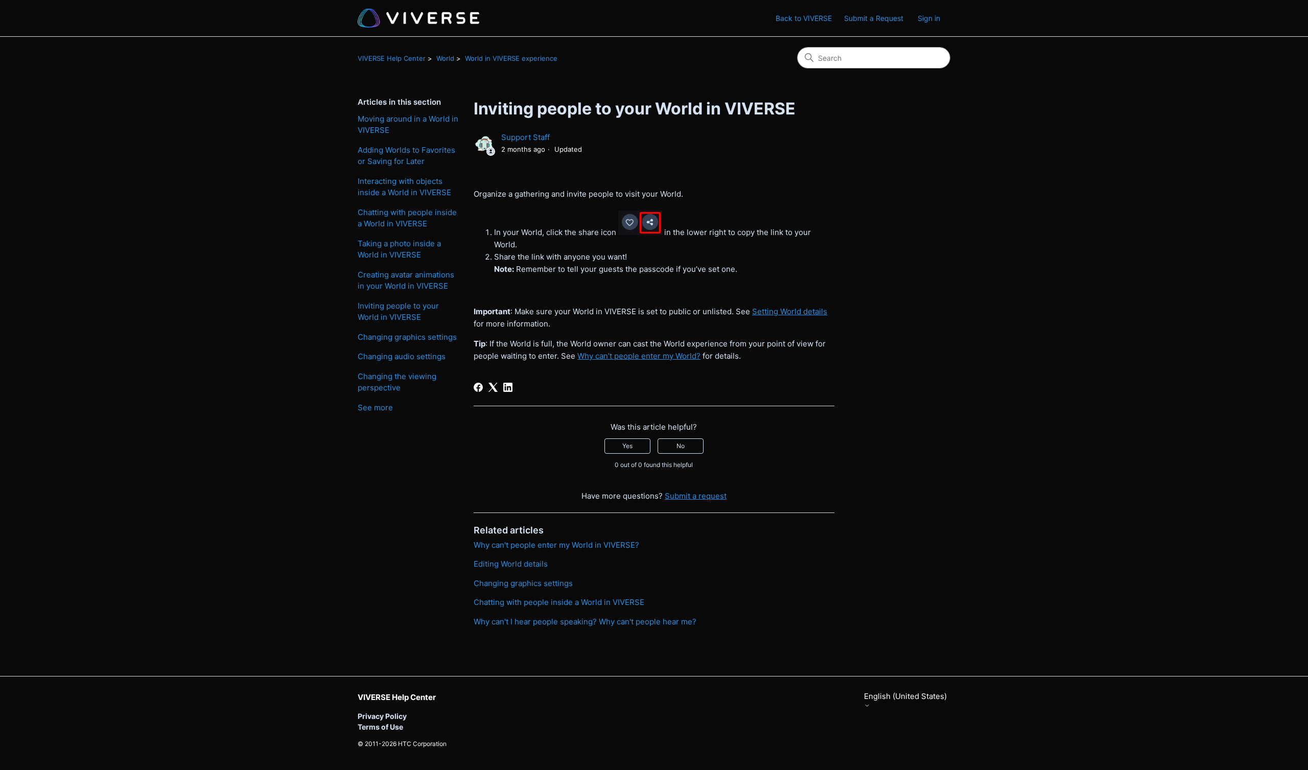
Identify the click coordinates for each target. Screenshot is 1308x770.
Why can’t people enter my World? (638, 356)
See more (375, 407)
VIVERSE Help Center (392, 58)
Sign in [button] (929, 18)
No (680, 446)
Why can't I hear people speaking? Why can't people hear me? (585, 621)
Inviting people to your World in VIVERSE (398, 311)
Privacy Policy (382, 716)
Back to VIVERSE (804, 18)
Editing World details (511, 564)
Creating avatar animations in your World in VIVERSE (406, 280)
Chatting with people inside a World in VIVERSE (407, 218)
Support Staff (525, 137)
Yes (627, 446)
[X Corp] (493, 387)
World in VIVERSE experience (511, 58)
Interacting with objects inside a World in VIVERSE (404, 187)
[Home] (418, 18)
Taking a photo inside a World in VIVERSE (399, 249)
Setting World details (789, 311)
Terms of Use (380, 726)
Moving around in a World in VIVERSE (408, 124)
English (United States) (905, 696)
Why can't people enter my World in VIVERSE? (556, 545)
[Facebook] (478, 387)
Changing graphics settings (407, 337)
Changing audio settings (402, 356)
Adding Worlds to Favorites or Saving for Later (406, 156)
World (445, 58)
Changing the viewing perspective (397, 382)
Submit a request (696, 496)
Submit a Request (873, 18)
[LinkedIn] (507, 387)
